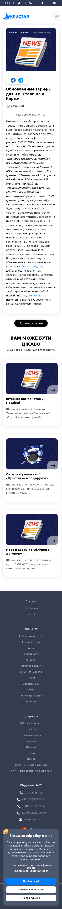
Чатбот (31, 677)
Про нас (31, 614)
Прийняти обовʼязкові (31, 889)
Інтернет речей (31, 642)
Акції (31, 648)
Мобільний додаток (31, 636)
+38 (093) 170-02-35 (33, 806)
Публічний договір (31, 723)
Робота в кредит (31, 665)
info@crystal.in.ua (34, 819)
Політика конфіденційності (31, 764)
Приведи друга (31, 653)
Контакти (31, 659)
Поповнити (31, 701)
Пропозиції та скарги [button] (31, 695)
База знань (31, 741)
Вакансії (31, 758)
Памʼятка (31, 729)
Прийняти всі (31, 881)
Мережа (31, 753)
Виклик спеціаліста (31, 671)
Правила (31, 747)
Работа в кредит (29, 266)
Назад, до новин (33, 323)
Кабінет (31, 689)
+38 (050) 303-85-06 (33, 799)
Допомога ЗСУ (31, 683)
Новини (24, 32)
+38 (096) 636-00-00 (34, 812)
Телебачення (31, 608)
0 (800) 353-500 (34, 792)
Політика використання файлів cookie (31, 770)
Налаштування (31, 897)
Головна (13, 32)
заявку (37, 295)
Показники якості (31, 735)
